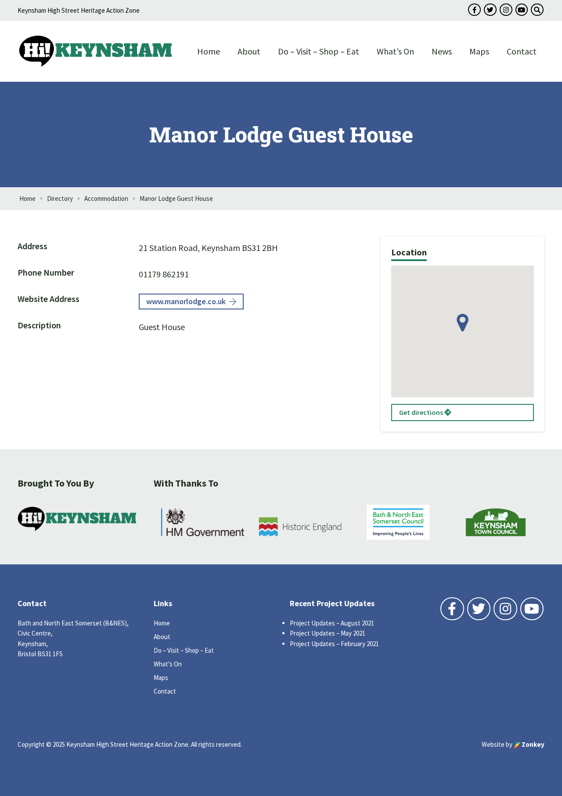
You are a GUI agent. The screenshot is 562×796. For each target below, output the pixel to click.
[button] (462, 322)
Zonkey (532, 744)
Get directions (421, 412)
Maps (479, 51)
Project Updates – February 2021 (334, 644)
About (249, 51)
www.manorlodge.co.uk (186, 301)
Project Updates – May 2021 (327, 633)
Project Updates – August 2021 (332, 623)
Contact (522, 51)
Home (208, 51)
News (442, 51)
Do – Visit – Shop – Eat (318, 51)
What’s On (395, 51)
